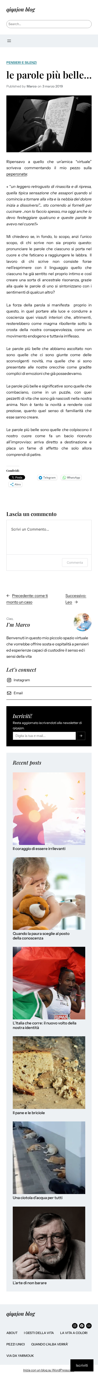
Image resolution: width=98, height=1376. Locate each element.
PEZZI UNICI (15, 1344)
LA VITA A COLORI (74, 1333)
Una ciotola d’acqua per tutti (37, 1198)
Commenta (75, 562)
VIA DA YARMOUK (20, 1356)
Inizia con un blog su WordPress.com (48, 1370)
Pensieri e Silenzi (21, 63)
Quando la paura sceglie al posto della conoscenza (41, 935)
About (12, 1333)
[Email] (89, 1326)
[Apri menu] (9, 41)
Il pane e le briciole (29, 1113)
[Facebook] (82, 1326)
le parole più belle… (49, 74)
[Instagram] (74, 1326)
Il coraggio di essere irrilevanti (39, 849)
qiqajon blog (20, 9)
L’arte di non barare (30, 1283)
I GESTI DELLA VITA (39, 1333)
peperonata (16, 174)
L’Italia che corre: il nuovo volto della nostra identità (44, 1025)
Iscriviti (82, 1365)
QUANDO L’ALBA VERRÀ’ (49, 1344)
